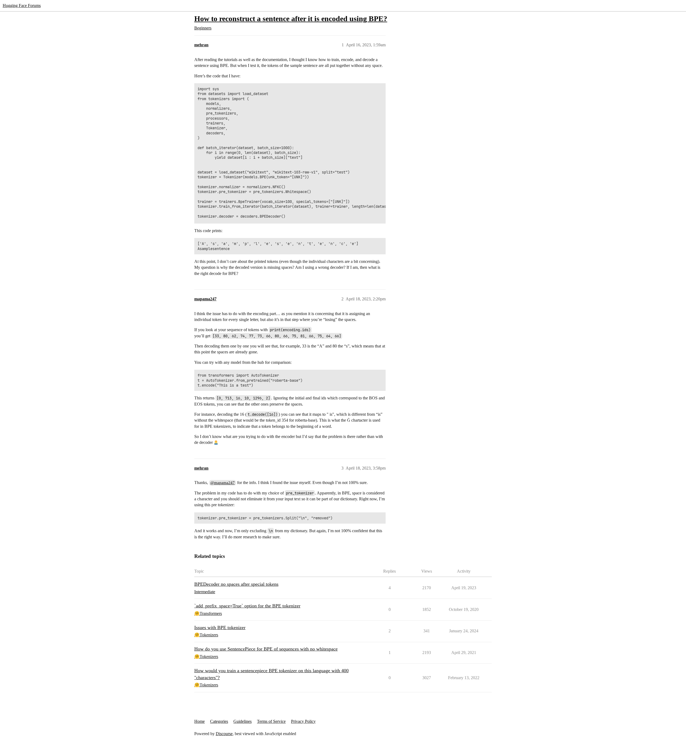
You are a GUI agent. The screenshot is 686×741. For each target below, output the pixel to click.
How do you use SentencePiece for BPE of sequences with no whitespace (266, 649)
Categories (219, 721)
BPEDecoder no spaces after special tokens (236, 584)
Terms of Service (271, 721)
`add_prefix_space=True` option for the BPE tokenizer (247, 605)
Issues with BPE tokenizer (219, 627)
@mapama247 (222, 483)
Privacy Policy (303, 721)
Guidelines (242, 721)
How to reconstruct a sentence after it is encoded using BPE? (290, 18)
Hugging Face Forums (22, 5)
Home (199, 721)
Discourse (224, 733)
